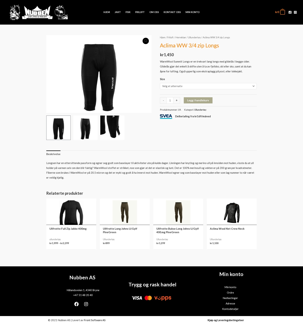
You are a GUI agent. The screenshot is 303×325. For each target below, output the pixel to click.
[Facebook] (290, 12)
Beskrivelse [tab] (53, 154)
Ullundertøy (194, 37)
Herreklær (181, 37)
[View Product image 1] (58, 128)
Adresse (230, 303)
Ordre (230, 292)
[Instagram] (295, 12)
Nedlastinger (230, 298)
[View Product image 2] (85, 128)
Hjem (162, 37)
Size (162, 79)
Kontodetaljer (230, 308)
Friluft (170, 37)
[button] (146, 41)
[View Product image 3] (112, 128)
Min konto (230, 287)
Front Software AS (95, 320)
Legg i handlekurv (198, 100)
